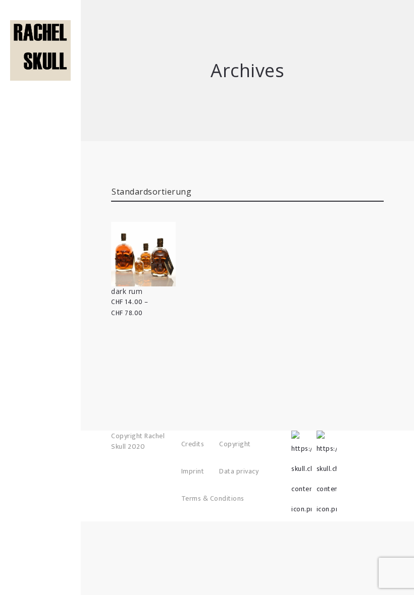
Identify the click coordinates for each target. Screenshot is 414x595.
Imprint (192, 471)
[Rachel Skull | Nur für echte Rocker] (40, 50)
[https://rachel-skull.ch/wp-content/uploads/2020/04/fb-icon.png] (301, 441)
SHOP (40, 76)
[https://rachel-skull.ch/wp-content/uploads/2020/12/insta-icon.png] (327, 441)
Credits (192, 444)
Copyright (235, 444)
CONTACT (40, 121)
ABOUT (40, 91)
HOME (40, 60)
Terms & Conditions (212, 498)
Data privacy (238, 471)
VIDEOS (40, 106)
